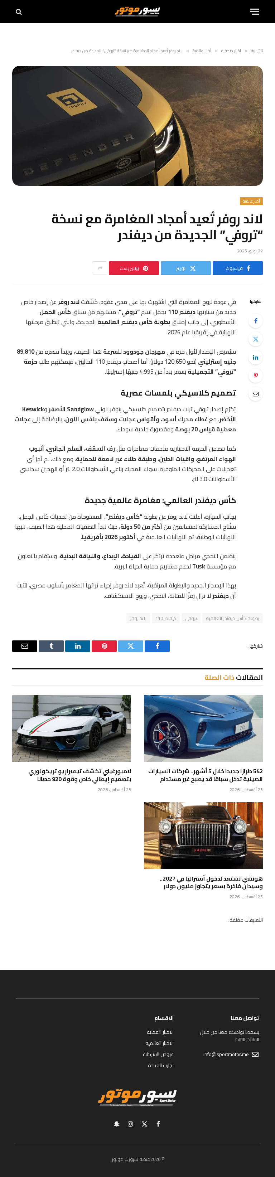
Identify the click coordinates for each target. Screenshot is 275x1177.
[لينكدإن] (256, 357)
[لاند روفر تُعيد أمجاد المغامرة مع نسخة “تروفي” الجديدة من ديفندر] (137, 126)
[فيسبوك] (256, 321)
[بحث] (19, 12)
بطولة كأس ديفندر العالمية (232, 618)
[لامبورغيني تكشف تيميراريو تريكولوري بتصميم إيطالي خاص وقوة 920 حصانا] (71, 728)
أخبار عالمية (251, 201)
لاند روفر (138, 618)
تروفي (191, 618)
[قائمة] (254, 12)
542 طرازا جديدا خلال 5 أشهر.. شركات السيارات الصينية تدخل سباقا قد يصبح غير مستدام (205, 775)
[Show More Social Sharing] (100, 268)
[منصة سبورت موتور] (137, 11)
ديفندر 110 (165, 618)
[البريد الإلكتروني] (256, 394)
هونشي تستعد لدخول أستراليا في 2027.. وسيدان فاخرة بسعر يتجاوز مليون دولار (211, 883)
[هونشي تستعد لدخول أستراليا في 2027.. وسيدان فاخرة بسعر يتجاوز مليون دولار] (203, 835)
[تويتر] (256, 339)
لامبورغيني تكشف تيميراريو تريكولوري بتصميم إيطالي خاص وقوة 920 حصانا (79, 775)
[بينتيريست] (256, 375)
